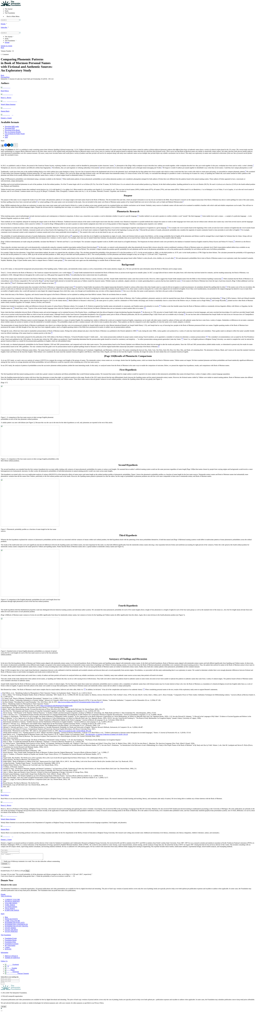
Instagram (16, 972)
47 (1, 781)
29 (1, 749)
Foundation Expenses (11, 944)
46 (1, 779)
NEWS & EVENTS (11, 919)
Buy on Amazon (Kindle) (13, 132)
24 (1, 738)
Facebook (16, 964)
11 (1, 713)
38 (1, 765)
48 (1, 783)
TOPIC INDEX (10, 905)
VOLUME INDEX (11, 903)
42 (1, 772)
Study (2, 914)
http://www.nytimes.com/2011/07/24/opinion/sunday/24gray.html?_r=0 (80, 702)
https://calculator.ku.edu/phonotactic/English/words (56, 705)
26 (1, 741)
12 (1, 714)
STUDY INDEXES (11, 931)
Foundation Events (11, 938)
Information (4, 952)
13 (1, 716)
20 (1, 731)
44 (1, 776)
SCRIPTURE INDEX (12, 910)
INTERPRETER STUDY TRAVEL (16, 926)
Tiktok (12, 970)
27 (1, 743)
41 (1, 770)
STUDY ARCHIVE (11, 930)
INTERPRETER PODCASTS (14, 922)
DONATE (8, 949)
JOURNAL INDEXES (12, 901)
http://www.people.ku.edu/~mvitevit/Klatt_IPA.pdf (75, 731)
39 (1, 767)
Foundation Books (10, 940)
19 (1, 729)
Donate (3, 24)
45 (1, 777)
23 (1, 736)
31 (1, 752)
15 (1, 722)
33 (1, 756)
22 (1, 734)
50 (1, 786)
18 (1, 727)
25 (1, 740)
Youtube (14, 968)
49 (1, 785)
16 (1, 723)
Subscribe (4, 27)
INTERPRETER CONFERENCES (16, 924)
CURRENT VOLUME (12, 899)
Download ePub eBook (12, 130)
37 (1, 763)
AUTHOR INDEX (11, 907)
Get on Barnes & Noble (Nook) (15, 134)
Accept (4, 1006)
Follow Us (4, 961)
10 (1, 711)
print (6, 137)
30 (1, 750)
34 (1, 758)
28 (1, 745)
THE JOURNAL (6, 896)
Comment (4, 863)
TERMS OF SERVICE (12, 958)
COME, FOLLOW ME (12, 921)
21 (1, 732)
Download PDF (10, 128)
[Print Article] (2, 145)
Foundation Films (10, 942)
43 (1, 774)
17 (1, 725)
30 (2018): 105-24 (107, 734)
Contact (7, 947)
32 (1, 754)
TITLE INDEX (10, 908)
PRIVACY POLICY (11, 956)
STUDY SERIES (10, 928)
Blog (6, 917)
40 (1, 768)
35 (1, 759)
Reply (27, 871)
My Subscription (10, 945)
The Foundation (6, 935)
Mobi (6, 135)
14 (1, 720)
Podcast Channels (23, 973)
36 (1, 761)
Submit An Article (6, 46)
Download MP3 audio (12, 126)
